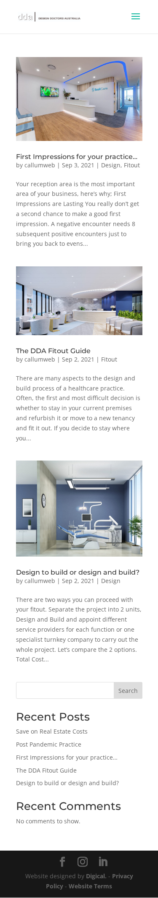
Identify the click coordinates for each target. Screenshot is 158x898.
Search (128, 691)
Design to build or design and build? (77, 572)
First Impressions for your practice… (76, 157)
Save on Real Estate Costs (52, 731)
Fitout (132, 165)
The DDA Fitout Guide (53, 351)
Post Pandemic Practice (48, 744)
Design (111, 165)
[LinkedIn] (103, 862)
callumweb (39, 165)
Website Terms (90, 886)
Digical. (96, 876)
